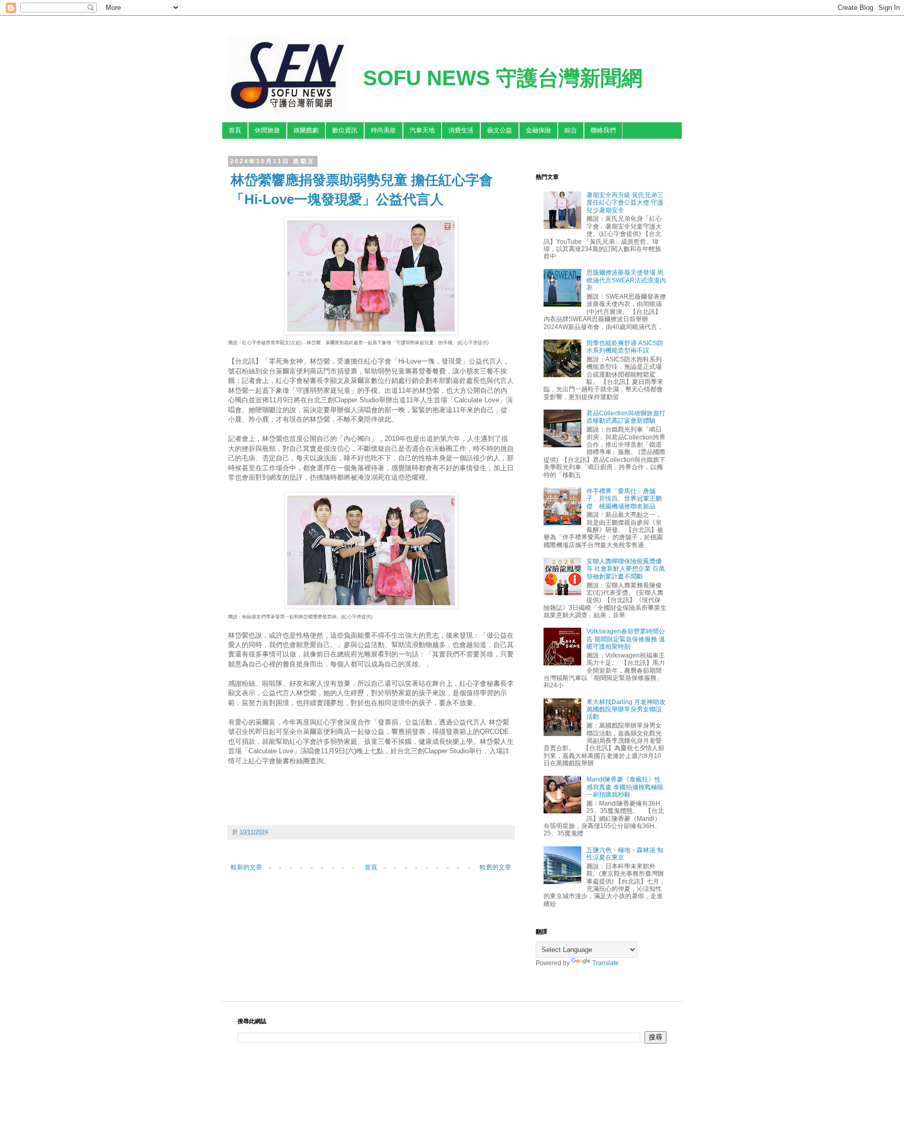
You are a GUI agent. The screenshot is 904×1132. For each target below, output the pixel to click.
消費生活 (460, 130)
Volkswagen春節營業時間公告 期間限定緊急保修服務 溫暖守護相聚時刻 (625, 639)
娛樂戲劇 (306, 130)
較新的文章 (246, 867)
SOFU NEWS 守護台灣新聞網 (502, 77)
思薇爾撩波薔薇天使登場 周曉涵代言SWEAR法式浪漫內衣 (626, 280)
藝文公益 (499, 130)
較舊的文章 (495, 867)
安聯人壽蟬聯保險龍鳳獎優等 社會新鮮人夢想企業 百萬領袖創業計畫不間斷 (625, 569)
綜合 (570, 130)
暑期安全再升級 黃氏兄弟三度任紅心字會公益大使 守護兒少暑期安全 (624, 202)
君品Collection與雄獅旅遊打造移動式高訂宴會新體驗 (625, 417)
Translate (605, 963)
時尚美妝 (383, 130)
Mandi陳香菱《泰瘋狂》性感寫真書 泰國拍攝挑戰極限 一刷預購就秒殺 (624, 787)
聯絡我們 (603, 130)
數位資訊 (344, 130)
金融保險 (538, 130)
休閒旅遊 (267, 130)
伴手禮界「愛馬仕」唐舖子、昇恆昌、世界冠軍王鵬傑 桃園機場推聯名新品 (624, 499)
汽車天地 (422, 130)
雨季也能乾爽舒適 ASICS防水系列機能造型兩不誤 (624, 346)
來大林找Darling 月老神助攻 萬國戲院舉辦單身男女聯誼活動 (625, 709)
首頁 (235, 130)
